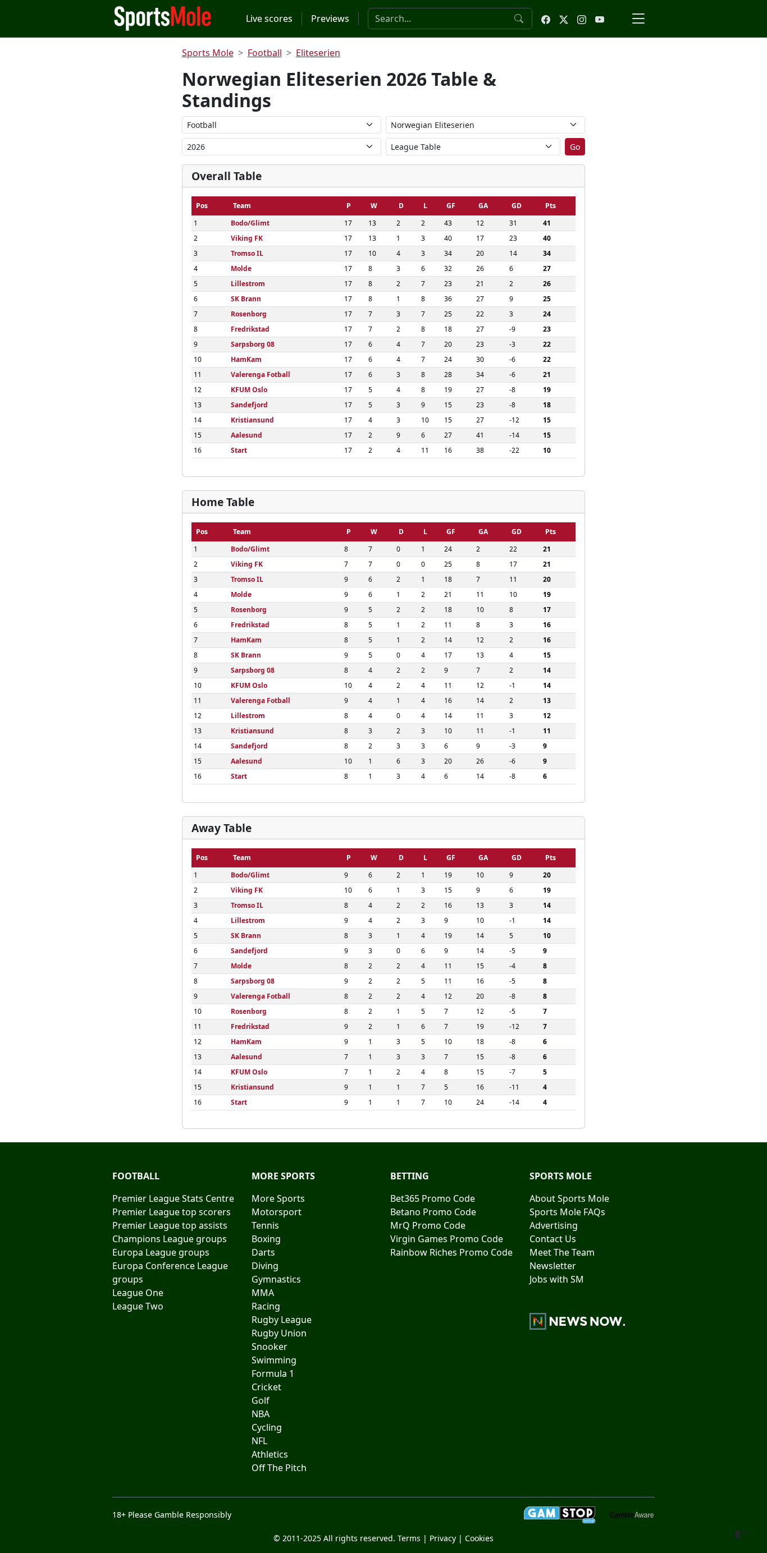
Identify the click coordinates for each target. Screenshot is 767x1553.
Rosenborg (249, 314)
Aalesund (246, 435)
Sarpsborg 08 (253, 344)
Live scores (269, 18)
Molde (241, 268)
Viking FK (247, 238)
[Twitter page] (563, 18)
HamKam (246, 359)
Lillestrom (248, 283)
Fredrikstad (250, 329)
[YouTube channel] (599, 18)
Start (239, 450)
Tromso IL (247, 253)
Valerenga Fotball (260, 374)
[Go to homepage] (162, 17)
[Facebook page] (545, 18)
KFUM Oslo (249, 389)
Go (575, 146)
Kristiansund (252, 420)
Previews (330, 18)
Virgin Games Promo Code (446, 1239)
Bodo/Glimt (250, 223)
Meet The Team (562, 1252)
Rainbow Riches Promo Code (451, 1252)
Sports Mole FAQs (567, 1212)
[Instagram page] (581, 18)
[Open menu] (638, 18)
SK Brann (246, 299)
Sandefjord (249, 405)
